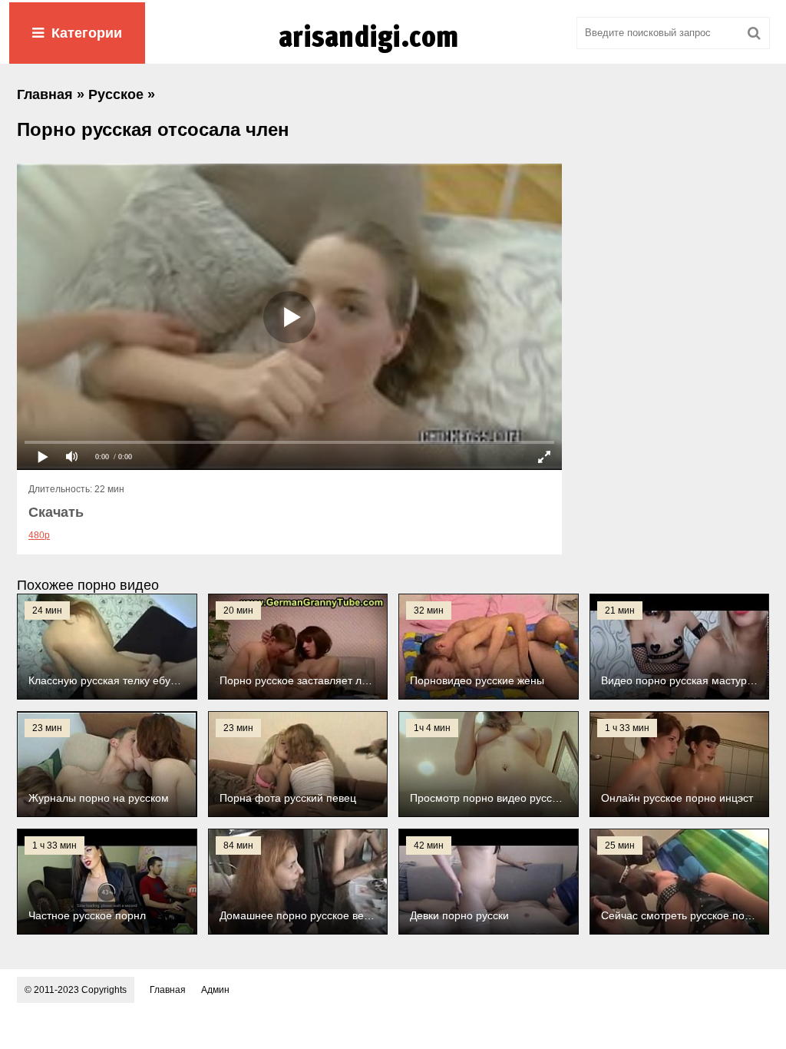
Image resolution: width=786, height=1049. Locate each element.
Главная (168, 989)
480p (39, 535)
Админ (215, 989)
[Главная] (393, 53)
